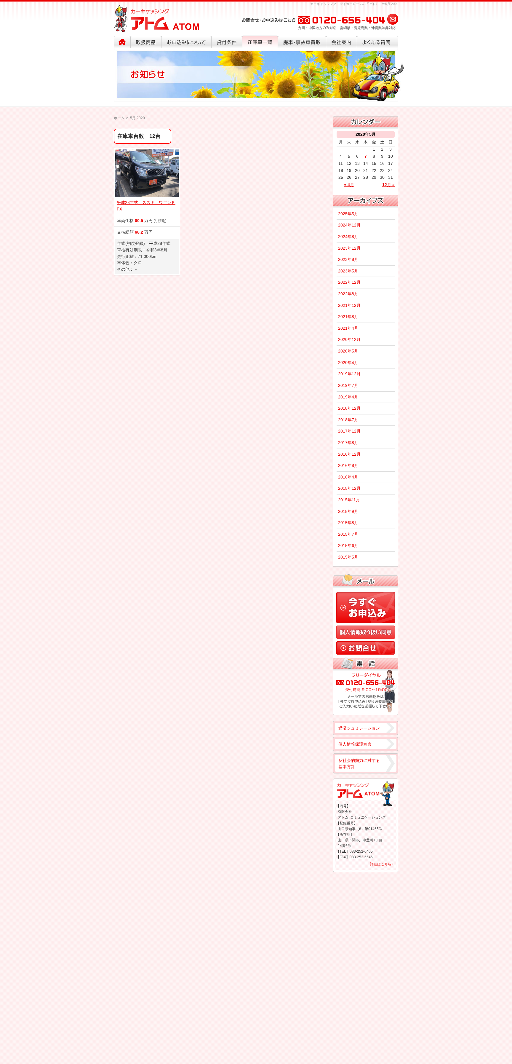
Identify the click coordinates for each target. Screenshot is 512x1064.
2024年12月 (349, 225)
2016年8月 (348, 465)
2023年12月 (349, 248)
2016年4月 (348, 477)
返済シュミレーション (359, 728)
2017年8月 (348, 442)
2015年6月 (348, 545)
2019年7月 (348, 385)
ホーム (119, 118)
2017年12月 (349, 431)
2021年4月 (348, 328)
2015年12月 (349, 488)
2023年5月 (348, 271)
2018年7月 (348, 419)
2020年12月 (349, 339)
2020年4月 (348, 362)
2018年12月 (349, 408)
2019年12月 (349, 373)
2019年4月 (348, 397)
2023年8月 (348, 259)
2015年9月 (348, 511)
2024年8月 (348, 236)
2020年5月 (348, 351)
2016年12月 (349, 454)
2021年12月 (349, 305)
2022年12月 (349, 282)
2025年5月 (348, 213)
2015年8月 (348, 522)
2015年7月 (348, 534)
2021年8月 (348, 316)
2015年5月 (348, 557)
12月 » (388, 184)
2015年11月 (349, 499)
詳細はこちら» (381, 864)
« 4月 (349, 184)
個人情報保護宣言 (355, 744)
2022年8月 (348, 293)
